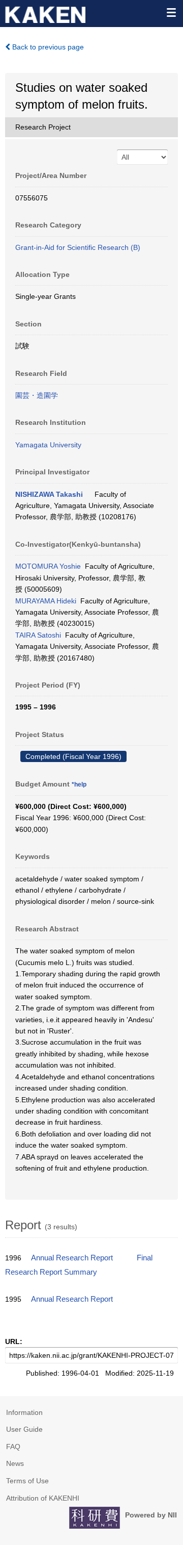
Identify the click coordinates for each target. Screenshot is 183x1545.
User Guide (24, 1429)
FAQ (13, 1446)
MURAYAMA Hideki (45, 601)
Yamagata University (48, 445)
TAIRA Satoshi (38, 635)
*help (79, 784)
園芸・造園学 (36, 395)
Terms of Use (27, 1481)
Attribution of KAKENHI (42, 1498)
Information (24, 1412)
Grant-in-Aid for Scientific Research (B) (77, 247)
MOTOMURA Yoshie (48, 566)
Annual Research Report (72, 1258)
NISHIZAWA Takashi (49, 494)
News (15, 1463)
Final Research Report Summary (78, 1265)
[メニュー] (171, 12)
